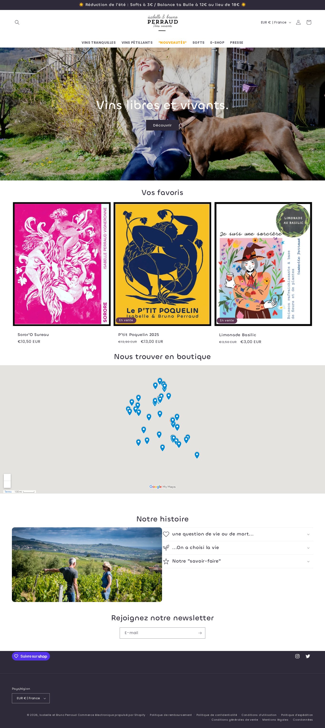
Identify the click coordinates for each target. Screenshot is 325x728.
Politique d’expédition (297, 715)
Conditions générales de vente (235, 720)
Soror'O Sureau (33, 334)
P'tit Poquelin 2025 (138, 334)
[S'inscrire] (200, 633)
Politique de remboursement (171, 715)
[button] (17, 22)
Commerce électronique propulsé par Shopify (111, 715)
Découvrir (162, 124)
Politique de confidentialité (217, 715)
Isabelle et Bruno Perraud (58, 715)
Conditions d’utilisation (259, 715)
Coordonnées (303, 720)
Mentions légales (275, 720)
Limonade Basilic (237, 335)
